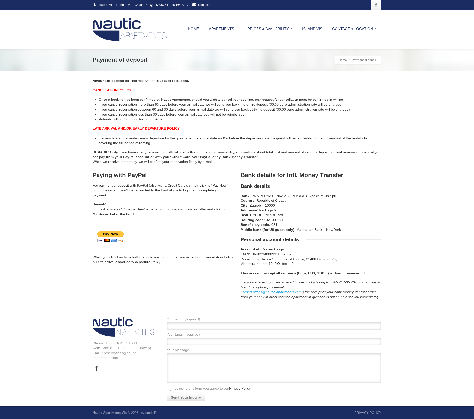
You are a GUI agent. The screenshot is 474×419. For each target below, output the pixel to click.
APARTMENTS (221, 29)
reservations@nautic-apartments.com (272, 292)
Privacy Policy (240, 388)
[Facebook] (376, 5)
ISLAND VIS (312, 29)
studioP (150, 413)
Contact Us (205, 5)
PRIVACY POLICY (368, 413)
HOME (193, 29)
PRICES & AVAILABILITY (268, 29)
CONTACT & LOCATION (352, 29)
